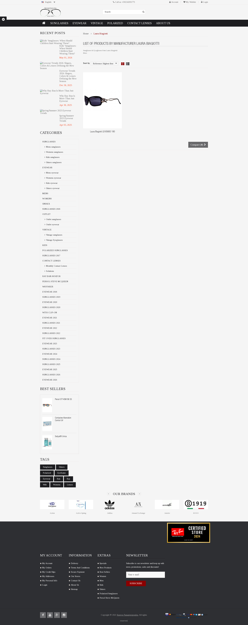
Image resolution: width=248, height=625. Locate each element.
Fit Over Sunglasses (54, 338)
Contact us (75, 581)
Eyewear (47, 168)
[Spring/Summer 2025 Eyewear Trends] (58, 111)
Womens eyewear (53, 178)
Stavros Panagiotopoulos (127, 615)
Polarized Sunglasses (55, 250)
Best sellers (105, 572)
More (85, 53)
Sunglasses (49, 142)
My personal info (49, 581)
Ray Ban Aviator (51, 276)
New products (106, 568)
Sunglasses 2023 (51, 349)
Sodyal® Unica (61, 436)
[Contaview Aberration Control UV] (47, 424)
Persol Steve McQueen (55, 281)
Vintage (47, 230)
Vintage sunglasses (53, 235)
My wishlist (191, 2)
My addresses (48, 576)
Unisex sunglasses (53, 162)
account (174, 2)
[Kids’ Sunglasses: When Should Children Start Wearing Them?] (58, 42)
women (103, 576)
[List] (127, 64)
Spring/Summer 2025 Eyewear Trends (66, 118)
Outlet (46, 214)
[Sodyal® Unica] (47, 442)
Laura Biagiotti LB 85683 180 (102, 132)
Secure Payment (78, 572)
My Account (47, 563)
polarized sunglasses (109, 593)
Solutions (49, 271)
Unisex (46, 204)
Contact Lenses (51, 261)
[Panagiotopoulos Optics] (50, 12)
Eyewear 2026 (49, 380)
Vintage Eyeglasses (54, 240)
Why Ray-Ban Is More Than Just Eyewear (67, 98)
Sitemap (74, 589)
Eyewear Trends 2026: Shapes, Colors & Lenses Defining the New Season (68, 76)
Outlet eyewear (52, 224)
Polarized (47, 473)
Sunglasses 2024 (51, 359)
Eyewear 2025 (49, 369)
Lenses (70, 485)
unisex (62, 467)
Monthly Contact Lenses (56, 266)
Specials (103, 563)
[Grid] (122, 64)
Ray (68, 479)
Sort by (86, 63)
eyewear (46, 479)
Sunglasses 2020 (51, 307)
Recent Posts (52, 33)
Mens (45, 193)
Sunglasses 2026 (51, 375)
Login (205, 2)
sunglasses (47, 467)
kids (101, 585)
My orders (47, 568)
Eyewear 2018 (49, 292)
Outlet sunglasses (53, 219)
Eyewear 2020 (49, 302)
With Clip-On (49, 312)
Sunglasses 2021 (51, 323)
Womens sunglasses (54, 152)
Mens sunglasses (53, 147)
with (45, 485)
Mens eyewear (52, 173)
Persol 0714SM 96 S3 (63, 399)
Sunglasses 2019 (51, 297)
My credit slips (48, 572)
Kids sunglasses (52, 157)
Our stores (75, 576)
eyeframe (61, 473)
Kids (44, 245)
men (101, 581)
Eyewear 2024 (49, 354)
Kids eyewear (51, 183)
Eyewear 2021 (49, 318)
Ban (58, 479)
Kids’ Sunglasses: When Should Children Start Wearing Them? (67, 50)
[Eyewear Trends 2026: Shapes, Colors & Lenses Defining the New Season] (58, 66)
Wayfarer (47, 287)
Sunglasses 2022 (51, 333)
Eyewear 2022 (49, 328)
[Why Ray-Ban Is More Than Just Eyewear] (58, 92)
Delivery (74, 563)
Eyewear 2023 (49, 344)
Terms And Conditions (80, 568)
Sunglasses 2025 (51, 364)
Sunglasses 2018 (51, 209)
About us (75, 585)
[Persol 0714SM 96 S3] (47, 405)
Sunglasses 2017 (51, 256)
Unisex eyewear (52, 188)
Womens (47, 199)
